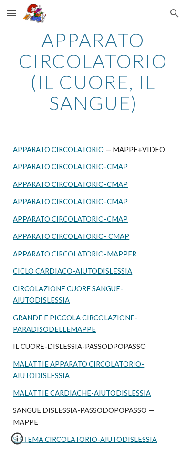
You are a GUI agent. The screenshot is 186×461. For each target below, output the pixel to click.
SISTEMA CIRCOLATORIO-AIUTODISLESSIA (85, 439)
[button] (11, 13)
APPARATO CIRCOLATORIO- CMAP (71, 236)
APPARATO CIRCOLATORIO (58, 149)
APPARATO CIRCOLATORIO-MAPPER (74, 254)
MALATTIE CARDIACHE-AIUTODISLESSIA (82, 393)
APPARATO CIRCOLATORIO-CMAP (70, 167)
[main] (93, 71)
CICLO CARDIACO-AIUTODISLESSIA (72, 271)
